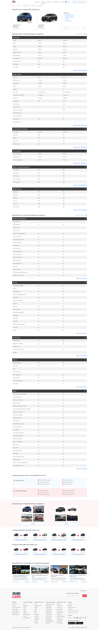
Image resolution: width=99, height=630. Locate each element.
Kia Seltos (59, 614)
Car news (70, 609)
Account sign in (15, 611)
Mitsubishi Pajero (49, 621)
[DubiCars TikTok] (80, 617)
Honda (35, 621)
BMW (35, 611)
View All (32, 524)
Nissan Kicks (59, 609)
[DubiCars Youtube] (77, 617)
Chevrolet (36, 617)
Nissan (35, 607)
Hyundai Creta (16, 25)
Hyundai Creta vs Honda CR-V (21, 539)
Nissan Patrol (49, 605)
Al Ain (24, 607)
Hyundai (36, 616)
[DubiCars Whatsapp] (85, 617)
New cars (70, 605)
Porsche (36, 623)
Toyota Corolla (49, 616)
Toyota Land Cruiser (50, 604)
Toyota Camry (49, 609)
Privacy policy (15, 609)
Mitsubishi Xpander (69, 15)
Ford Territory (68, 20)
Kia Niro (67, 19)
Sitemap (70, 602)
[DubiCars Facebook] (72, 617)
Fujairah (25, 612)
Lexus (35, 609)
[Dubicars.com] (16, 595)
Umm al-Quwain (26, 617)
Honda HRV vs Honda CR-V (59, 554)
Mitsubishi (36, 619)
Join (84, 595)
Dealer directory (15, 614)
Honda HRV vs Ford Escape (21, 554)
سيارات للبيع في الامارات (72, 612)
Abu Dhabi (25, 605)
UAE (24, 604)
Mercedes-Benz (37, 605)
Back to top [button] (83, 590)
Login (83, 1)
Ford (35, 612)
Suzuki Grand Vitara (69, 17)
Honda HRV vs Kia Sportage (78, 554)
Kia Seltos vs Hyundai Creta (78, 539)
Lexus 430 (48, 623)
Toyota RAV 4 (48, 612)
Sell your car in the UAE (73, 611)
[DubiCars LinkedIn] (69, 617)
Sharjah (25, 616)
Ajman (24, 609)
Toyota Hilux (48, 617)
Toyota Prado (49, 607)
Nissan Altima (49, 611)
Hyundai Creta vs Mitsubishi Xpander (59, 539)
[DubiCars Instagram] (74, 617)
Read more (27, 581)
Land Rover (36, 614)
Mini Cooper (59, 621)
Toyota (35, 604)
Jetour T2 (59, 604)
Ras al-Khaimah (26, 614)
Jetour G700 (59, 611)
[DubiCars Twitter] (83, 617)
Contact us (14, 604)
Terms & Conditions (16, 607)
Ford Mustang (49, 614)
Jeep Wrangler (49, 619)
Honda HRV (41, 25)
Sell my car (75, 1)
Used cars (70, 604)
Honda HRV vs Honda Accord (40, 554)
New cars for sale (71, 607)
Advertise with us (16, 612)
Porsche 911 (59, 607)
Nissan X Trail (60, 617)
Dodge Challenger (61, 616)
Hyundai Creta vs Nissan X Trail (40, 539)
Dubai (24, 611)
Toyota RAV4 (59, 619)
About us (14, 605)
